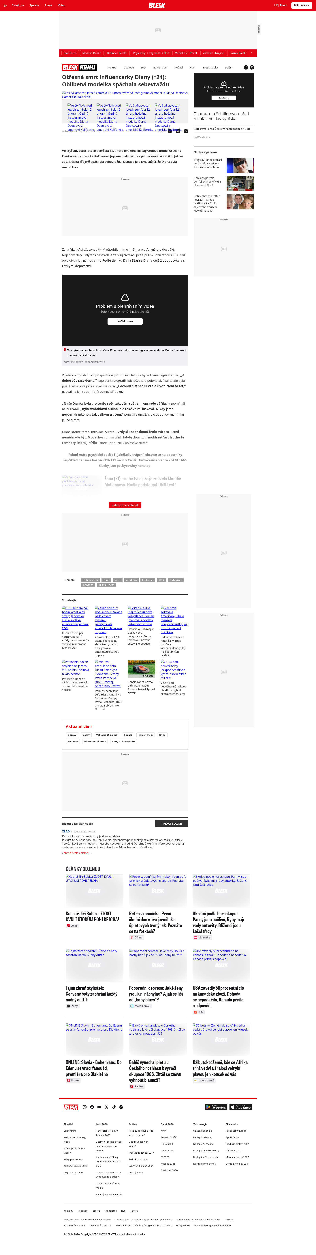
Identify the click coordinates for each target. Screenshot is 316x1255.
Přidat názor (172, 823)
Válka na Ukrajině (106, 735)
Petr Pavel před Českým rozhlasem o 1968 (222, 129)
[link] (84, 1107)
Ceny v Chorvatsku (123, 741)
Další (228, 67)
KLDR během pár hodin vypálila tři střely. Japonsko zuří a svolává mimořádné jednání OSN (75, 640)
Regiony (73, 741)
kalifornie (147, 580)
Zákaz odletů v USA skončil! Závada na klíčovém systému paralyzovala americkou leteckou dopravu (107, 646)
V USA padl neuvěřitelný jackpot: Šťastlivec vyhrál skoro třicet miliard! (174, 688)
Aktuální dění (79, 726)
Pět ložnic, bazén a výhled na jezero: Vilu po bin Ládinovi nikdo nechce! (75, 684)
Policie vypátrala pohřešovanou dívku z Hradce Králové (207, 181)
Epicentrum (160, 67)
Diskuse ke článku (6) (77, 824)
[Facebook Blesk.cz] (246, 67)
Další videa (200, 137)
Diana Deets (106, 585)
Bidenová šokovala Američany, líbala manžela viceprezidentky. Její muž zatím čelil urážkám (173, 646)
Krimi (193, 67)
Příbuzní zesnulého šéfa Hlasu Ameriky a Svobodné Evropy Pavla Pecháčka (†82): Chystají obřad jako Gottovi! (108, 700)
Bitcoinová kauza (95, 741)
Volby (86, 735)
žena (106, 580)
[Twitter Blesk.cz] (252, 67)
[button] (216, 1107)
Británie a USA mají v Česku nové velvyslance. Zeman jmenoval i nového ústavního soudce (141, 636)
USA (161, 580)
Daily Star (130, 260)
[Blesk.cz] (156, 5)
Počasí (178, 67)
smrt (118, 580)
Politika (112, 67)
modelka (131, 580)
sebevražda (90, 580)
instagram (176, 580)
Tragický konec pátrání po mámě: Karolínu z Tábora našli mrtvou (208, 163)
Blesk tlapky (210, 67)
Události (128, 67)
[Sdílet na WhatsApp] (184, 131)
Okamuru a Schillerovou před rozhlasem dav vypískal (221, 116)
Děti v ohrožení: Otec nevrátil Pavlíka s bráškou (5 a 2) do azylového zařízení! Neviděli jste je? (207, 203)
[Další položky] (252, 53)
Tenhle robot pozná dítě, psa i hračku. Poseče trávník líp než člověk (141, 687)
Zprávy (72, 735)
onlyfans (88, 585)
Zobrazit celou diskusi (75, 853)
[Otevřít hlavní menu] (5, 5)
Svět (143, 67)
